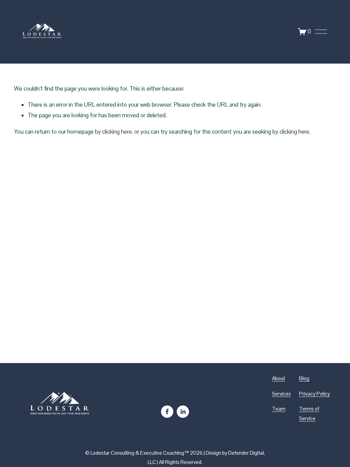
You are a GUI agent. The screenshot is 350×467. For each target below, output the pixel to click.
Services (281, 393)
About (278, 378)
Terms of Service (309, 413)
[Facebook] (167, 411)
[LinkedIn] (183, 411)
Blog (304, 378)
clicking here (117, 131)
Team (278, 408)
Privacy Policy (314, 393)
